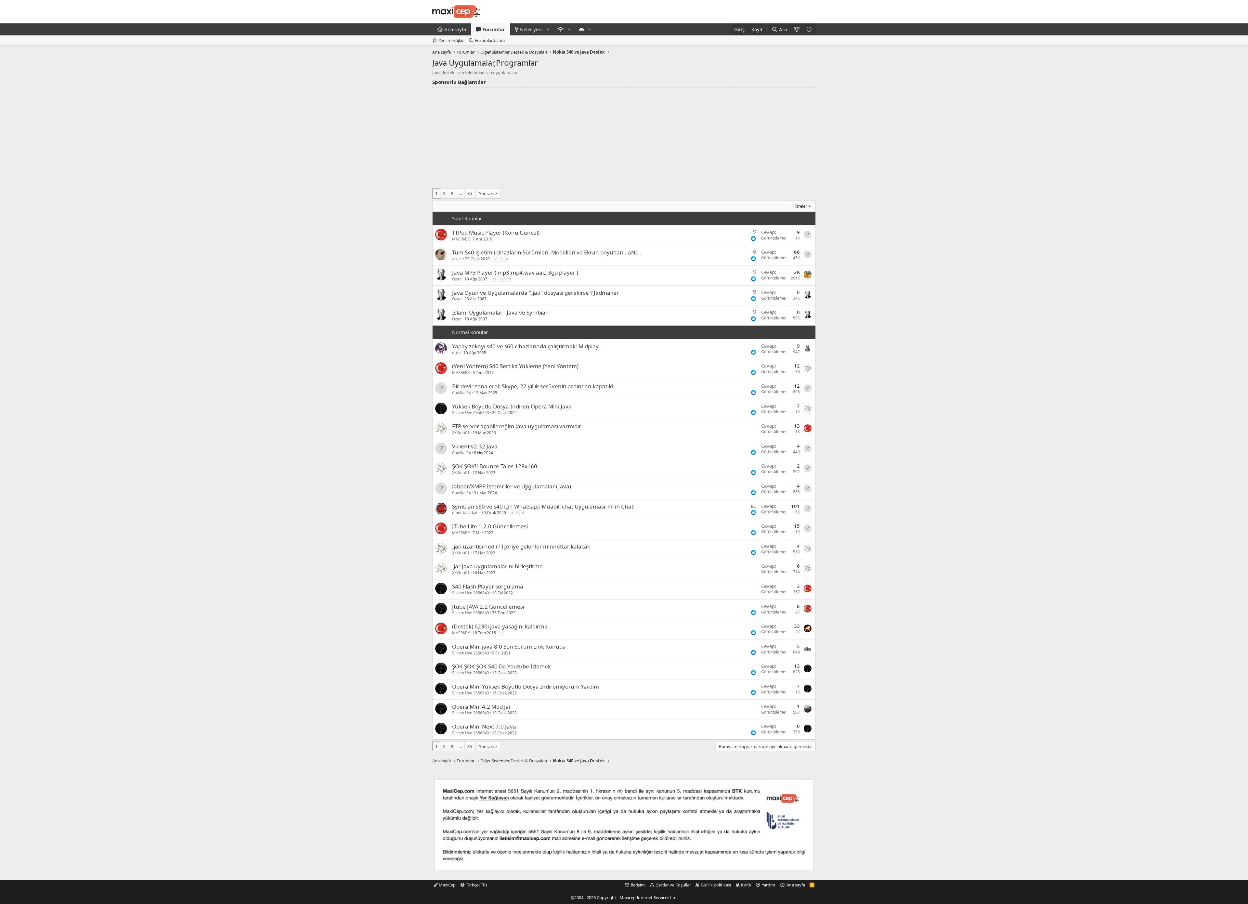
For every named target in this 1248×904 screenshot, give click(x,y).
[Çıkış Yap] (809, 29)
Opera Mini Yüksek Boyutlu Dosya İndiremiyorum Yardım (525, 686)
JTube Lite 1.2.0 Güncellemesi (490, 526)
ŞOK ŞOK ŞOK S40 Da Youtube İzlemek (501, 666)
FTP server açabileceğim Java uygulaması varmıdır (516, 426)
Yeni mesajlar (451, 40)
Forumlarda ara (490, 40)
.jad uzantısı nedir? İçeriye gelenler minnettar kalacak (521, 546)
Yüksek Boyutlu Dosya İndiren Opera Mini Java (512, 406)
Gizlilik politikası (716, 885)
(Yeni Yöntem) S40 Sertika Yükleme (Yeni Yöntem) (515, 366)
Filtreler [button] (799, 206)
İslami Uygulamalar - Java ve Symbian (500, 312)
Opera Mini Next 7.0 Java (484, 726)
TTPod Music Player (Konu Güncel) (496, 232)
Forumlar (493, 29)
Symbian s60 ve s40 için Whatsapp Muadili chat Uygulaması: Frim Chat (542, 506)
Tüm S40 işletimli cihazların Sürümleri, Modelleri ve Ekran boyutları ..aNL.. (547, 252)
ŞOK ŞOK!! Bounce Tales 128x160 (494, 466)
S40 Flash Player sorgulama (487, 586)
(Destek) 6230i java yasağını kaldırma (500, 626)
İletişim (638, 885)
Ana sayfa (455, 29)
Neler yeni (531, 29)
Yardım (768, 885)
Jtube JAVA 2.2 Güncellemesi (488, 606)
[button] (547, 29)
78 (501, 279)
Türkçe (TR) (476, 885)
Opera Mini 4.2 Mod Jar (481, 706)
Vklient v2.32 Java (475, 446)
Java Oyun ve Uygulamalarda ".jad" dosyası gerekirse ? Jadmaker (535, 292)
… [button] (460, 193)
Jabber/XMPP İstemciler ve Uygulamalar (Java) (511, 486)
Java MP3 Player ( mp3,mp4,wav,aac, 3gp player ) (515, 272)
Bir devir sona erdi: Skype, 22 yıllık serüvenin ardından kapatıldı (533, 386)
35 (469, 193)
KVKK (746, 885)
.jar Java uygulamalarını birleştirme (497, 566)
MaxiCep (447, 885)
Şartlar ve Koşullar (673, 885)
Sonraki (486, 193)
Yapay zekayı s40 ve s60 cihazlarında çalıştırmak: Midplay (525, 346)
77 (494, 279)
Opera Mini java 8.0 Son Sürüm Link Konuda (509, 646)
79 (509, 279)
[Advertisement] (624, 136)
